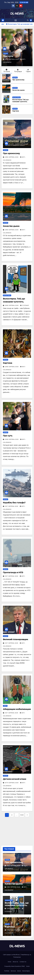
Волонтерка (16, 97)
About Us (15, 961)
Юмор (5, 705)
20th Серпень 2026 (12, 782)
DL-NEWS (17, 13)
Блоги (19, 971)
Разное (6, 53)
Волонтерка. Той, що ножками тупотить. (20, 100)
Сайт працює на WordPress (11, 954)
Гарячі (28, 71)
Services (13, 971)
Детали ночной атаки (14, 779)
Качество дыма (18, 90)
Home (9, 961)
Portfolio (6, 971)
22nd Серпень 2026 (12, 59)
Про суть (8, 56)
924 (22, 815)
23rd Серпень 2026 (12, 157)
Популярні (18, 71)
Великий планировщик (15, 639)
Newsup (26, 954)
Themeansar (17, 957)
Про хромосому (18, 80)
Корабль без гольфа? (14, 502)
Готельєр (25, 305)
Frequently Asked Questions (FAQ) (14, 966)
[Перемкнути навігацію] (16, 20)
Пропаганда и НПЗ (13, 572)
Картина (15, 111)
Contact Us (23, 961)
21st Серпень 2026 (12, 506)
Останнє (6, 71)
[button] (28, 20)
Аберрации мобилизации (17, 709)
